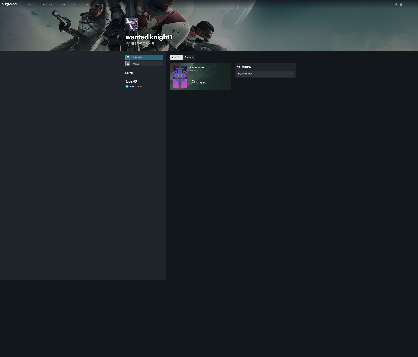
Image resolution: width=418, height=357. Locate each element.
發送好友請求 (137, 57)
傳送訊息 (136, 64)
